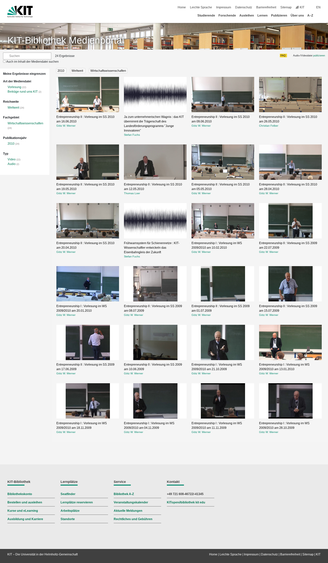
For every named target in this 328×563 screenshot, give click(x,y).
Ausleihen (246, 15)
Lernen (262, 15)
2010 (11, 143)
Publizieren (279, 15)
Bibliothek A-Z (124, 494)
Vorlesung (14, 87)
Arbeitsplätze (70, 510)
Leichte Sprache (201, 7)
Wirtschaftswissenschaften (25, 123)
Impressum (223, 7)
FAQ (283, 55)
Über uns (297, 15)
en (318, 7)
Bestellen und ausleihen (24, 502)
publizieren (319, 55)
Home (182, 7)
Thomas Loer (132, 193)
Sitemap (286, 7)
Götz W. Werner (66, 125)
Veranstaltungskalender (131, 502)
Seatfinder (68, 494)
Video (12, 159)
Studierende (206, 15)
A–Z (310, 15)
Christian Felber (268, 125)
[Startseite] (319, 15)
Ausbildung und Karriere (25, 519)
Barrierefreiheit (266, 7)
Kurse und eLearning (22, 510)
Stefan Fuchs (132, 134)
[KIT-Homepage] (20, 11)
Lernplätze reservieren (77, 502)
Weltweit (13, 107)
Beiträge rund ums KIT (23, 91)
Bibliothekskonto (19, 494)
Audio (12, 164)
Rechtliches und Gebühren (133, 519)
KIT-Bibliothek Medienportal (65, 40)
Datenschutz (243, 7)
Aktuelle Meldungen (128, 510)
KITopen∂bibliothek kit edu (186, 502)
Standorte (68, 519)
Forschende (227, 15)
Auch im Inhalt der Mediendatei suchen (32, 61)
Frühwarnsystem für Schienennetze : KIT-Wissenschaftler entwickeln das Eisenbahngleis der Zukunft (151, 247)
